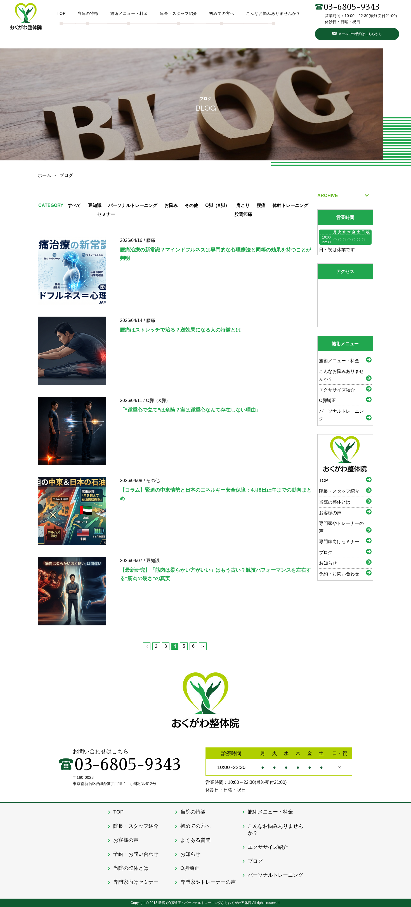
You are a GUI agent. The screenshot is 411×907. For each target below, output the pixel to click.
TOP (323, 480)
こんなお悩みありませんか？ (341, 375)
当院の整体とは (334, 502)
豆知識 (94, 205)
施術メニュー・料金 (339, 360)
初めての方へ (195, 826)
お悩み (171, 205)
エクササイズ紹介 (337, 389)
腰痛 (261, 205)
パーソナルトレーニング (132, 205)
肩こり (243, 205)
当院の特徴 (193, 812)
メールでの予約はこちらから (360, 34)
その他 (191, 205)
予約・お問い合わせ (339, 573)
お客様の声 (330, 512)
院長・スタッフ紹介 (339, 491)
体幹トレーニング (290, 205)
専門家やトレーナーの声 (341, 527)
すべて (74, 205)
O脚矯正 (327, 400)
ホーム (44, 175)
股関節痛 (243, 214)
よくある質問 (195, 840)
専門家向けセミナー (339, 541)
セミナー (106, 214)
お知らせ (328, 563)
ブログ (325, 552)
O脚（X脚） (217, 205)
